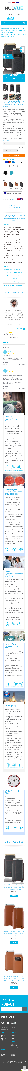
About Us (3, 1053)
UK (12, 199)
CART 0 (18, 14)
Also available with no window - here (12, 141)
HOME (3, 29)
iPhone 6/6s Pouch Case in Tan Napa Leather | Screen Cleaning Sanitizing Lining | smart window (14, 978)
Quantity (21, 148)
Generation (5, 148)
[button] (6, 362)
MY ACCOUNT (11, 14)
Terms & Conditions (13, 1056)
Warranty (13, 1054)
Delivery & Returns (15, 1053)
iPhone (3, 1035)
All (2, 1040)
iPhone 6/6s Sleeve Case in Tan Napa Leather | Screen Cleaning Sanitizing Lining (14, 934)
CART (3, 1062)
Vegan (3, 1039)
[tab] (14, 224)
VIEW (14, 896)
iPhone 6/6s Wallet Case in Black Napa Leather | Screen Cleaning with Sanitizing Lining (14, 887)
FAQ (2, 1055)
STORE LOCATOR (18, 1062)
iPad (2, 1036)
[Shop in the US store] (18, 199)
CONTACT (22, 1061)
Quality (12, 1038)
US (9, 199)
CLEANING (15, 1061)
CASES (9, 1061)
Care (12, 1036)
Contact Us (4, 1054)
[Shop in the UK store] (21, 199)
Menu (5, 22)
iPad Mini (3, 1038)
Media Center (14, 1045)
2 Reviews (12, 159)
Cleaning (13, 1035)
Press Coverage (15, 1047)
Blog (12, 1044)
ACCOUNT (9, 1062)
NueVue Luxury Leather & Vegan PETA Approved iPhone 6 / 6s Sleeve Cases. (13, 29)
